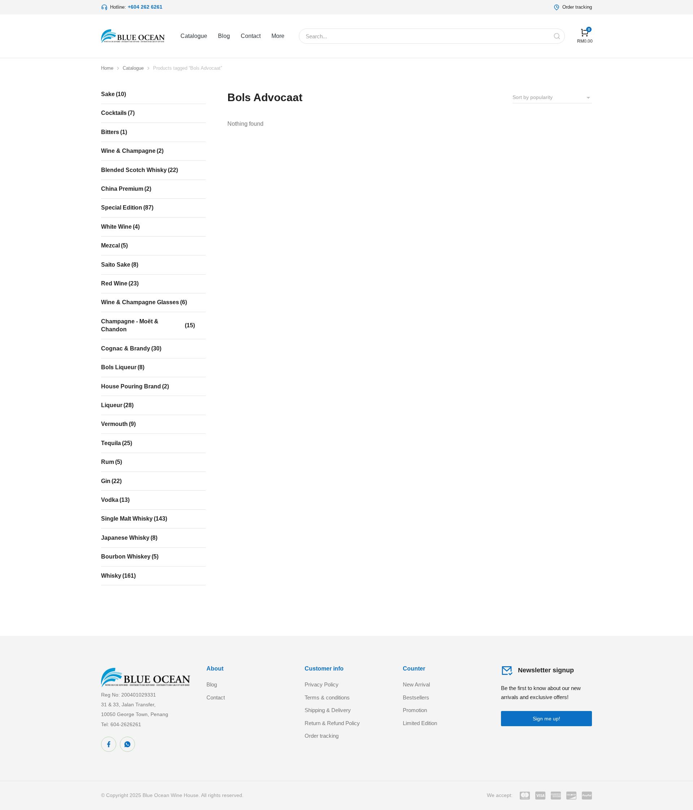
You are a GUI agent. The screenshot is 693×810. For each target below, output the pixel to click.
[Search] (557, 36)
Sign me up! (546, 718)
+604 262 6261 (145, 7)
